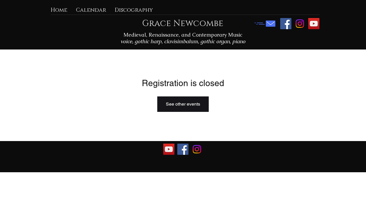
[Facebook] (285, 23)
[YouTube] (313, 23)
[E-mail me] (265, 24)
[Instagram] (299, 23)
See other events (183, 104)
